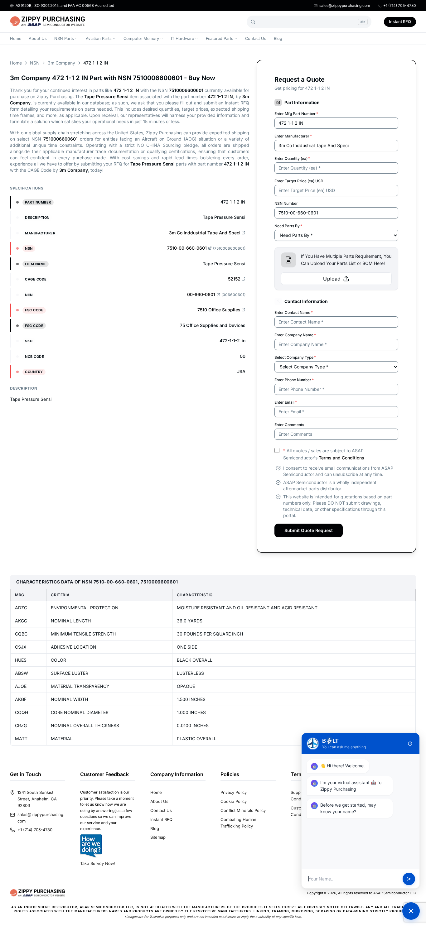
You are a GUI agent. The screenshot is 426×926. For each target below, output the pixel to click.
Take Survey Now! (97, 863)
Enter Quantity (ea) (292, 158)
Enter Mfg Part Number (296, 113)
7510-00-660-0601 (187, 248)
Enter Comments (289, 424)
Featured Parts (219, 38)
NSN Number (286, 203)
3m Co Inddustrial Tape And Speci (204, 232)
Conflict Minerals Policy (243, 810)
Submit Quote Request (308, 530)
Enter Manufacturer (293, 136)
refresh (410, 743)
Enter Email (285, 402)
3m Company (61, 62)
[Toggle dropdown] (76, 39)
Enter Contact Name (293, 312)
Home (15, 38)
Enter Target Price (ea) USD (298, 181)
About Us (38, 38)
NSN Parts (64, 38)
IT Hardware (182, 38)
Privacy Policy (233, 792)
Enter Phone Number (294, 379)
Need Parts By (288, 225)
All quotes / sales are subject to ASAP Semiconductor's (323, 454)
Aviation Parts (99, 38)
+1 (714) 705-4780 (399, 5)
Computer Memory (141, 38)
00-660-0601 (201, 294)
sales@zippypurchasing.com (344, 5)
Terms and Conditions (341, 457)
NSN (35, 62)
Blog (278, 38)
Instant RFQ (400, 21)
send (409, 879)
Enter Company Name (295, 335)
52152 (234, 278)
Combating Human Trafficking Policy (238, 822)
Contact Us (255, 38)
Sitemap (158, 837)
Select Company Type (295, 357)
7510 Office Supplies (218, 309)
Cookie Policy (233, 801)
